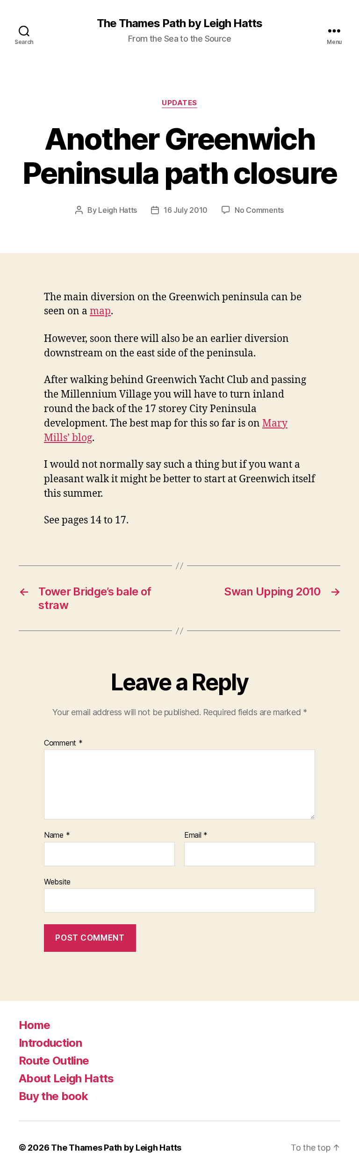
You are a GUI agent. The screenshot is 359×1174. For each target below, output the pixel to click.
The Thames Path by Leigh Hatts (179, 23)
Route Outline (54, 1060)
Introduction (50, 1043)
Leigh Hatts (117, 210)
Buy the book (53, 1096)
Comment (63, 743)
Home (34, 1025)
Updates (179, 103)
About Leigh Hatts (66, 1078)
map (100, 311)
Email (196, 835)
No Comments (259, 210)
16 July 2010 (186, 210)
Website (57, 881)
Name (57, 835)
